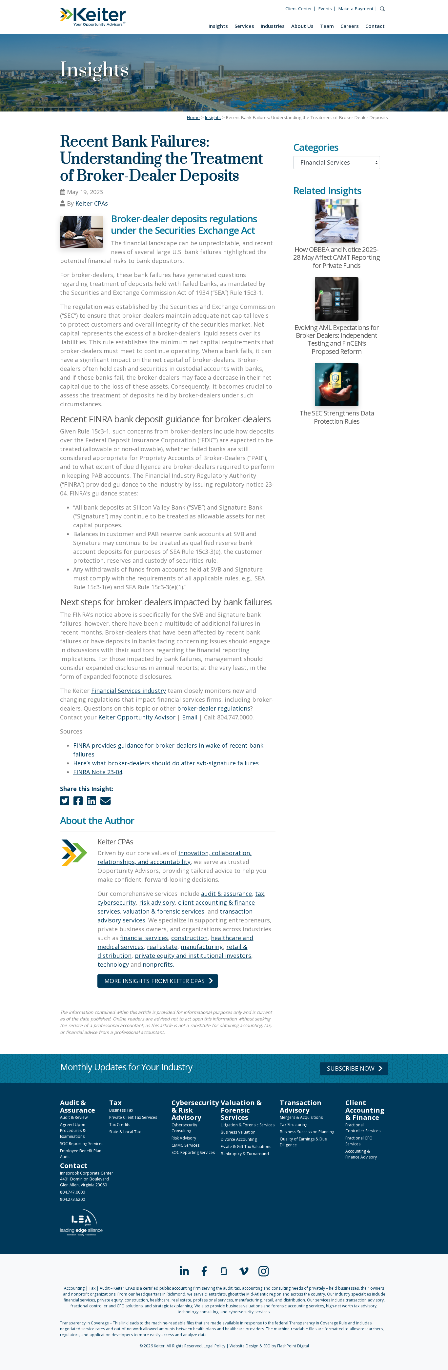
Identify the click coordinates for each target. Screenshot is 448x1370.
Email (189, 717)
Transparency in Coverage (84, 1323)
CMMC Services (185, 1145)
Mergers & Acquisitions (301, 1117)
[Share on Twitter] (64, 802)
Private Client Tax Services (133, 1117)
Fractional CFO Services (359, 1141)
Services (244, 26)
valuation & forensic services (163, 911)
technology (113, 964)
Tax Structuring (293, 1124)
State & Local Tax (125, 1132)
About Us (302, 26)
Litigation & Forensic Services (248, 1125)
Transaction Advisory (300, 1106)
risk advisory (157, 902)
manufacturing (202, 947)
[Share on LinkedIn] (91, 802)
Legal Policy (214, 1346)
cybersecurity (116, 902)
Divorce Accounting (239, 1139)
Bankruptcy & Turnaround (245, 1154)
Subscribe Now (351, 1068)
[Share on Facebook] (78, 802)
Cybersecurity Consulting (184, 1128)
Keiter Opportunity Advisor (136, 717)
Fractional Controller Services (362, 1128)
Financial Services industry (128, 691)
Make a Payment (355, 8)
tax (259, 893)
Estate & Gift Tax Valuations (246, 1146)
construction (189, 938)
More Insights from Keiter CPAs (154, 981)
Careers (349, 26)
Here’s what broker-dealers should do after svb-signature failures (166, 763)
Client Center (298, 8)
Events (325, 8)
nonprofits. (158, 964)
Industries (273, 26)
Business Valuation (238, 1132)
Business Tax (121, 1110)
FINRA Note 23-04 (97, 772)
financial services (144, 938)
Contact (375, 26)
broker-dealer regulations (213, 708)
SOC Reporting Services (81, 1143)
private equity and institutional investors (193, 955)
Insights (218, 26)
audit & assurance (226, 893)
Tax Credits (119, 1124)
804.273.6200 (72, 1199)
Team (327, 26)
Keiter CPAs (91, 203)
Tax (115, 1102)
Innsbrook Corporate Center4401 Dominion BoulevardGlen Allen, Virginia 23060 (86, 1179)
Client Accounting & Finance (364, 1110)
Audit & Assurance (77, 1106)
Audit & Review (74, 1117)
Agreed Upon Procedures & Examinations (73, 1130)
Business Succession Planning (307, 1132)
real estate (162, 947)
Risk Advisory (184, 1138)
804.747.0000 (72, 1192)
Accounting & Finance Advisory (361, 1154)
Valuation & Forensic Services (241, 1110)
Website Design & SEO (250, 1346)
